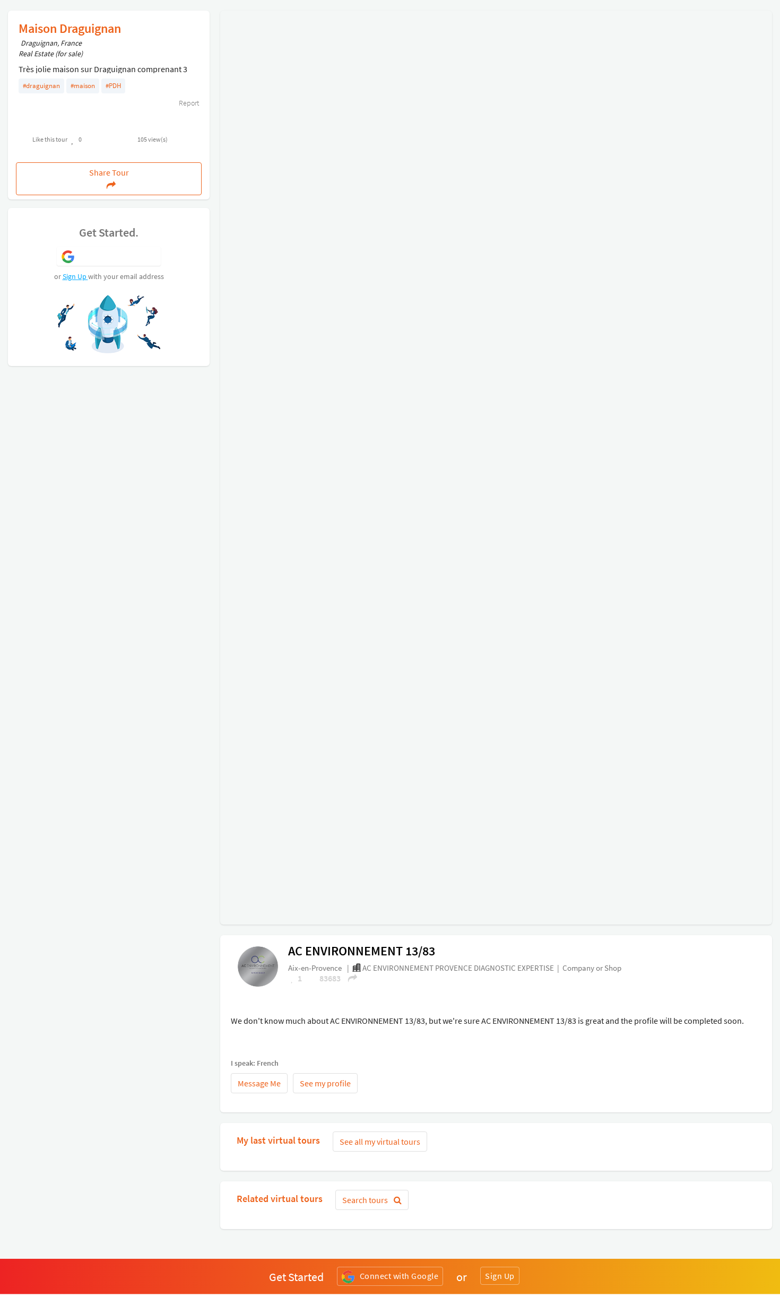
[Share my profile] (349, 978)
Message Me (259, 1083)
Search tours (365, 1200)
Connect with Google (399, 1275)
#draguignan (41, 85)
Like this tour (49, 139)
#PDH (113, 85)
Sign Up (75, 276)
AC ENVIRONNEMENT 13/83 (361, 951)
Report (188, 103)
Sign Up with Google (118, 255)
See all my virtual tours (380, 1141)
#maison (83, 85)
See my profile (325, 1083)
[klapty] (258, 965)
